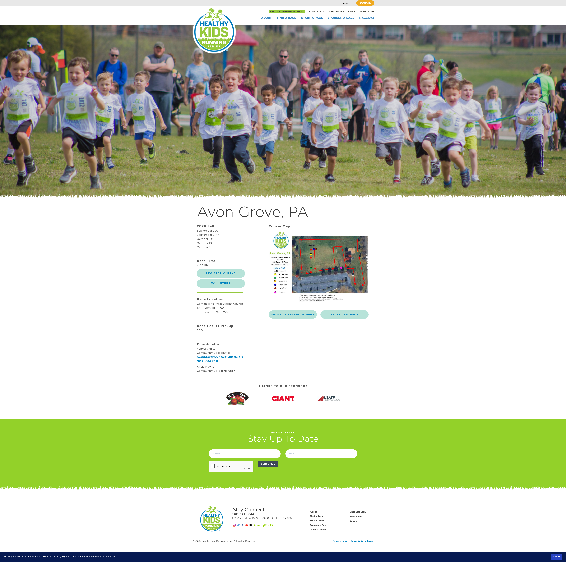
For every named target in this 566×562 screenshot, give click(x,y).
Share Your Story (358, 512)
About (266, 18)
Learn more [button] (112, 556)
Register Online (221, 273)
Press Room (355, 516)
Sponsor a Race (341, 18)
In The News (367, 12)
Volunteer (221, 283)
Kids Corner (336, 12)
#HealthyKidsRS (263, 525)
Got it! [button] (556, 557)
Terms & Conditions (362, 541)
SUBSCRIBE (268, 463)
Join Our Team (318, 530)
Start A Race (312, 18)
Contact (353, 521)
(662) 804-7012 (208, 361)
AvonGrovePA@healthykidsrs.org (220, 357)
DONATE (365, 3)
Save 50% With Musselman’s (287, 12)
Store (352, 12)
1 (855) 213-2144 (243, 514)
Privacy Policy (341, 541)
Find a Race (286, 18)
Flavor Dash (317, 12)
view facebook (293, 314)
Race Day (366, 18)
